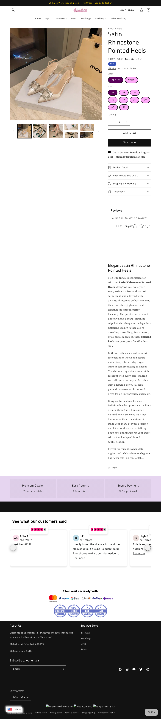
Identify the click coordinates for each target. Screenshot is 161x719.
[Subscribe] (62, 669)
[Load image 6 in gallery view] (87, 131)
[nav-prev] (13, 548)
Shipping (112, 68)
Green (131, 80)
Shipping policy (88, 712)
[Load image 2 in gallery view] (40, 131)
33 (112, 92)
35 (134, 92)
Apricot (115, 80)
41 (124, 107)
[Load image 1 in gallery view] (24, 131)
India (30, 713)
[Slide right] (98, 131)
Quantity (112, 114)
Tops (83, 644)
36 (112, 100)
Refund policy (41, 712)
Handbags (86, 638)
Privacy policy (56, 712)
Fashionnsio (22, 713)
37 (123, 100)
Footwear (86, 633)
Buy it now (129, 142)
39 (145, 100)
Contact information (107, 712)
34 (123, 92)
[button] (13, 9)
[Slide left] (13, 131)
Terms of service (72, 712)
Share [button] (114, 468)
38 (134, 100)
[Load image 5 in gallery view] (71, 131)
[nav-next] (148, 548)
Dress (84, 650)
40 (112, 107)
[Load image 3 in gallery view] (56, 131)
